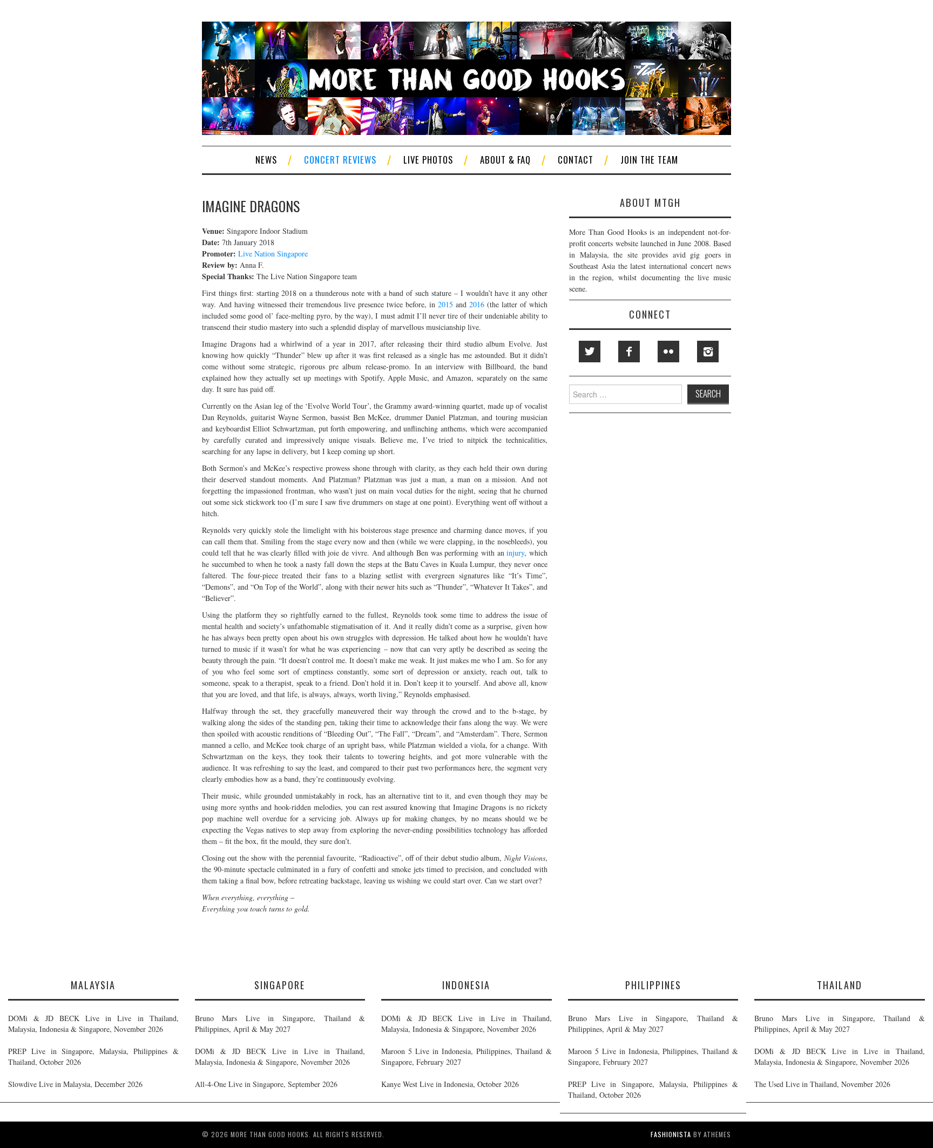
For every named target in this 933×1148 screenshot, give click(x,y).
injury (515, 553)
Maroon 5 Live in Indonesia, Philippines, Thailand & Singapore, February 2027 (466, 1056)
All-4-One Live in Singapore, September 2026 (266, 1084)
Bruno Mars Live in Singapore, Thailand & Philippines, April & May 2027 (280, 1023)
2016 (476, 304)
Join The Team (649, 159)
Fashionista (671, 1134)
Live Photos (428, 159)
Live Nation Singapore (273, 253)
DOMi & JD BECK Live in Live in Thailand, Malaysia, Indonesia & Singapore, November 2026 (93, 1023)
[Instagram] (708, 351)
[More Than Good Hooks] (466, 77)
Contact (575, 159)
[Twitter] (589, 351)
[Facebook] (629, 351)
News (266, 159)
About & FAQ (505, 159)
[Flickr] (668, 351)
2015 (445, 304)
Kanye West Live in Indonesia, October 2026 (450, 1084)
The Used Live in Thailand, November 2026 (822, 1084)
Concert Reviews (340, 159)
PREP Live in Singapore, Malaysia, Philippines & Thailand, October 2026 (93, 1056)
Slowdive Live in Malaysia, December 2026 (75, 1084)
